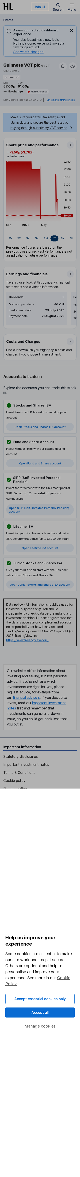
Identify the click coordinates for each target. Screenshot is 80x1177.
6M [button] (46, 238)
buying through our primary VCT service (38, 128)
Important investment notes (26, 764)
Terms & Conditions (19, 772)
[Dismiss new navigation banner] (71, 30)
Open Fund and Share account (40, 463)
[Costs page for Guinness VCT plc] (40, 347)
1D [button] (10, 238)
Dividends (16, 297)
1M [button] (27, 238)
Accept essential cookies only (40, 999)
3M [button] (36, 238)
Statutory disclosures (20, 756)
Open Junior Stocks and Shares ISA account (40, 584)
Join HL (40, 7)
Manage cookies (40, 1026)
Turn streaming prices (60, 99)
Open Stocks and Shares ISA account (40, 427)
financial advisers (26, 697)
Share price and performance (32, 145)
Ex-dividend (12, 77)
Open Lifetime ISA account (40, 548)
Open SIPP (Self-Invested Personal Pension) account (39, 509)
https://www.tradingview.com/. (27, 640)
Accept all (40, 1012)
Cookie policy (14, 780)
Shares (8, 20)
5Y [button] (62, 238)
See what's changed (28, 52)
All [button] (71, 238)
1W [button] (19, 238)
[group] (40, 238)
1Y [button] (54, 238)
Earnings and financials (27, 274)
